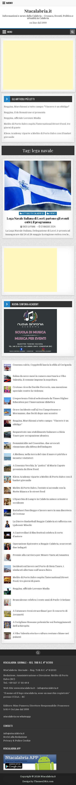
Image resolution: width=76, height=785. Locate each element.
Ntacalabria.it (38, 11)
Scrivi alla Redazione (15, 737)
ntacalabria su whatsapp (17, 716)
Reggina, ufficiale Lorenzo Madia (22, 118)
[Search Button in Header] (72, 31)
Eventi (52, 213)
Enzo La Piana (29, 227)
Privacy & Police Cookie (17, 740)
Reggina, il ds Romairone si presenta (24, 112)
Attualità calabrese (33, 213)
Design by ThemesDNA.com (37, 781)
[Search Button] (38, 652)
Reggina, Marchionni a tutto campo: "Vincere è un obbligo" (36, 106)
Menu (9, 3)
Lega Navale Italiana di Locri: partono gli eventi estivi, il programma (38, 220)
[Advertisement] (38, 65)
